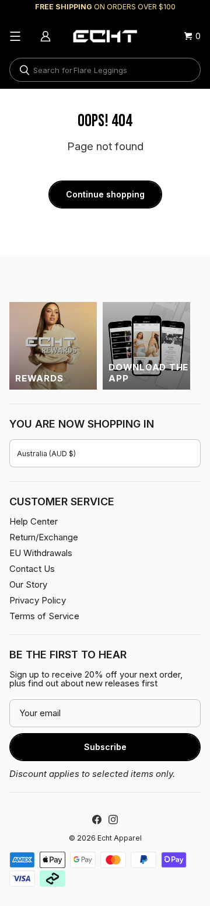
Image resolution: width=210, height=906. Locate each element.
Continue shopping (105, 194)
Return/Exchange (43, 537)
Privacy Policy (37, 600)
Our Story (28, 584)
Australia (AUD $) (46, 453)
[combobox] (105, 70)
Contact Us (32, 568)
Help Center (33, 521)
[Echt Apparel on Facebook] (97, 819)
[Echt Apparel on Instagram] (113, 819)
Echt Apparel (119, 838)
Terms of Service (44, 616)
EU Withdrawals (40, 552)
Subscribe (105, 747)
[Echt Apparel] (105, 36)
